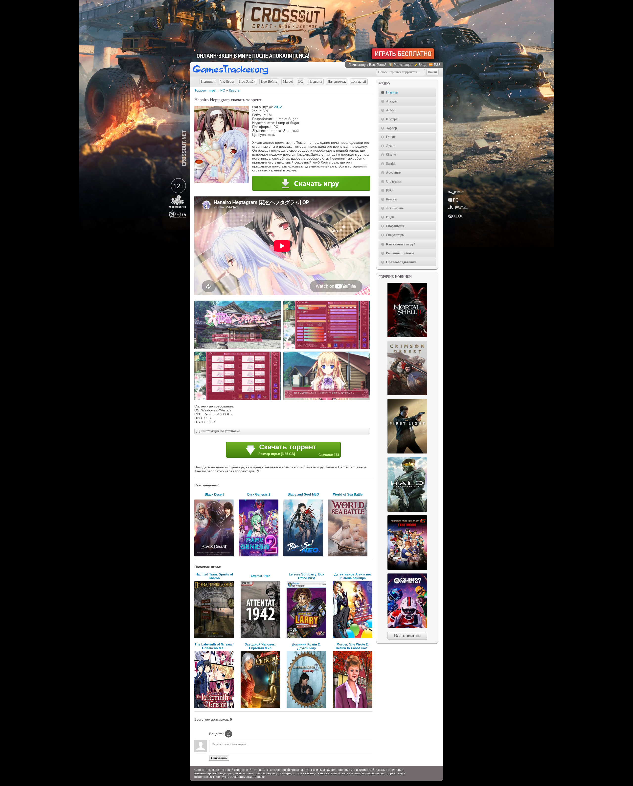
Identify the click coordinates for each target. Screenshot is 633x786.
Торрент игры (205, 90)
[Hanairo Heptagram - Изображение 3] (238, 400)
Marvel (288, 81)
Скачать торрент (298, 450)
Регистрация (403, 65)
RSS (437, 65)
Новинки (208, 81)
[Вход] (228, 734)
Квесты (234, 90)
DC (300, 81)
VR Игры (227, 81)
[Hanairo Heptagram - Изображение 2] (327, 349)
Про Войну (269, 81)
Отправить (219, 758)
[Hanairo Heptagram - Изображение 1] (238, 349)
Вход (422, 65)
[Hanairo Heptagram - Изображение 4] (327, 400)
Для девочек (337, 81)
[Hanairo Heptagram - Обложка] (221, 182)
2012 (278, 107)
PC (222, 90)
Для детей (358, 81)
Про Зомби (247, 81)
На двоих (315, 81)
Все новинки (407, 635)
